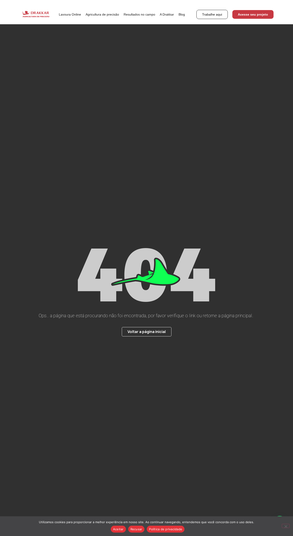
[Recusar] (286, 526)
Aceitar (118, 529)
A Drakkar (167, 14)
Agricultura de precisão (102, 14)
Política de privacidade (165, 529)
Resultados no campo (139, 14)
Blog (182, 14)
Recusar (136, 529)
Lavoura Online (70, 14)
